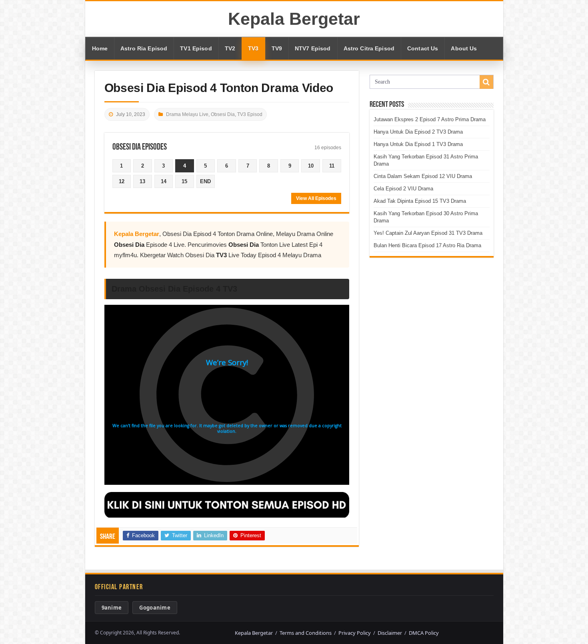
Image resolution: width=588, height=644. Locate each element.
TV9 (277, 48)
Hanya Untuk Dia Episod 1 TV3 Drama (418, 144)
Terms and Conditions (306, 632)
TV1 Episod (196, 48)
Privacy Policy (354, 632)
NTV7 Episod (313, 48)
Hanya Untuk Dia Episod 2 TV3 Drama (418, 132)
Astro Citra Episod (369, 48)
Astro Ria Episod (143, 48)
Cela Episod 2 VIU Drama (403, 189)
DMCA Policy (424, 632)
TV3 (253, 48)
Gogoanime (154, 607)
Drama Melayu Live (187, 114)
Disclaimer (390, 632)
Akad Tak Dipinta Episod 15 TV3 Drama (420, 201)
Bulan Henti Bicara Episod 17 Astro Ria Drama (427, 245)
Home (100, 48)
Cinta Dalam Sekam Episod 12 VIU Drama (423, 176)
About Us (464, 48)
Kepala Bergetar (294, 18)
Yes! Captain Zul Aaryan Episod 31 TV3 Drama (428, 233)
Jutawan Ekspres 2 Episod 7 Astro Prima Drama (430, 119)
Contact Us (422, 48)
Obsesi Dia (223, 114)
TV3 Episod (249, 114)
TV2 (230, 48)
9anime (112, 607)
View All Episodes (316, 198)
